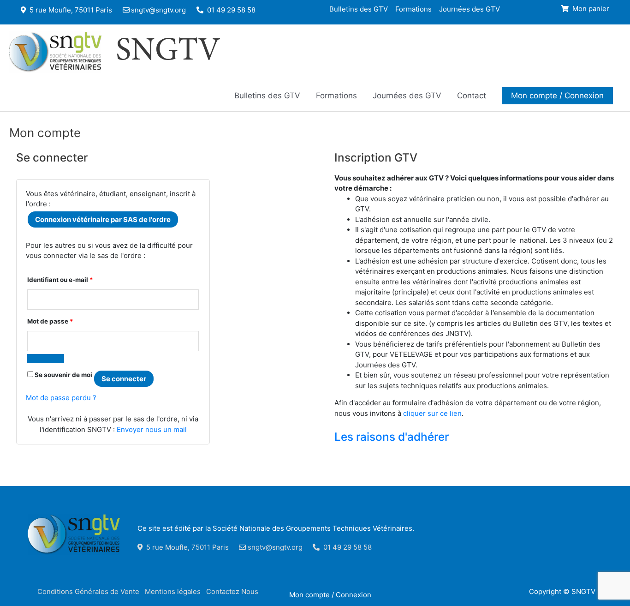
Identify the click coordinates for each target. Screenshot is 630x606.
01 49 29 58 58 (230, 10)
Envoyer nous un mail (152, 429)
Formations (413, 8)
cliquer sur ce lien (432, 413)
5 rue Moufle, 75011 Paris (70, 10)
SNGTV (168, 52)
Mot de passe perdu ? (61, 397)
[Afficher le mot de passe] (45, 358)
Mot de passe (50, 321)
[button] (557, 95)
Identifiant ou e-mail (60, 279)
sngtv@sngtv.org (158, 10)
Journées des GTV (469, 8)
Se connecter (123, 378)
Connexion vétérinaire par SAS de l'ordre (103, 219)
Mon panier (590, 8)
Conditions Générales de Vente (88, 591)
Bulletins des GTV (358, 8)
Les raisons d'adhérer (391, 437)
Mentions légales (173, 591)
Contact (471, 95)
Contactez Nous (232, 591)
